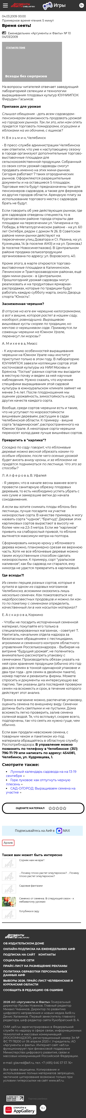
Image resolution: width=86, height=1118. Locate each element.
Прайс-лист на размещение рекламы (35, 966)
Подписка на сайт (19, 954)
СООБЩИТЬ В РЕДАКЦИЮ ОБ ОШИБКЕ (33, 990)
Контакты (47, 954)
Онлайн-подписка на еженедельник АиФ (39, 949)
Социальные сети (18, 960)
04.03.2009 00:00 (14, 16)
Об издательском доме (23, 943)
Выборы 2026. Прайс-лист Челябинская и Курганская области (38, 982)
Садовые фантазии (31, 885)
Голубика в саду (29, 911)
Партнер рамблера (37, 1098)
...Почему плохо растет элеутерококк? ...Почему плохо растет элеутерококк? (49, 874)
